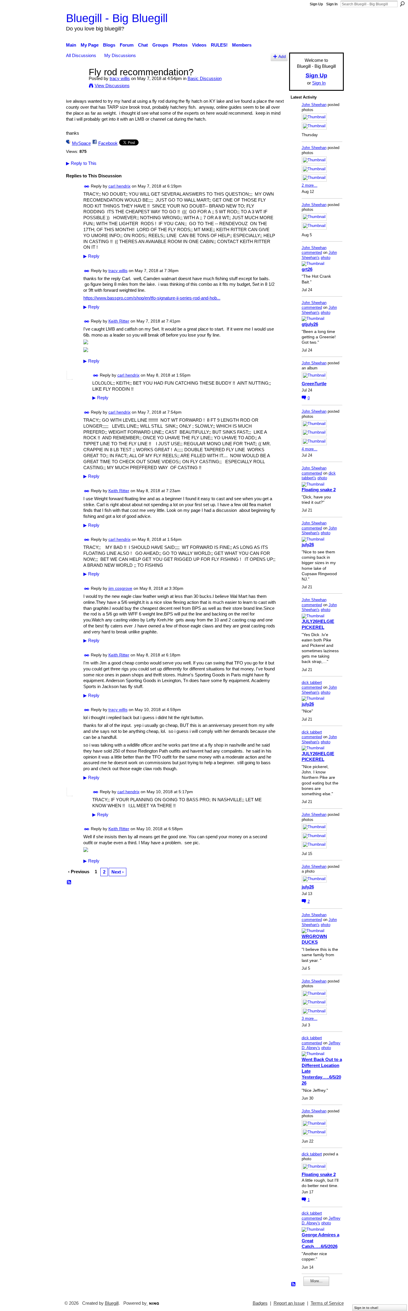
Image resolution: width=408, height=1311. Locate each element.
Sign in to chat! (366, 1308)
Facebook (108, 143)
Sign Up (316, 4)
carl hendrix (119, 186)
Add (282, 56)
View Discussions (112, 85)
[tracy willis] (75, 83)
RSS (69, 882)
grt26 (307, 269)
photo (325, 257)
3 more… (309, 1018)
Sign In (332, 4)
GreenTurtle (314, 383)
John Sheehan (314, 104)
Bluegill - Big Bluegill (117, 18)
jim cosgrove (120, 588)
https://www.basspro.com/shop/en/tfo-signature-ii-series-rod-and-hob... (151, 297)
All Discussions (81, 55)
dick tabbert (312, 682)
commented (312, 252)
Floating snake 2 (319, 489)
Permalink (87, 186)
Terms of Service (327, 1303)
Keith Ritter (118, 321)
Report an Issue (289, 1303)
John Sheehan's (319, 255)
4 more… (309, 449)
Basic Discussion (205, 78)
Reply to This (81, 163)
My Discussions (120, 55)
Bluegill (112, 1303)
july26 (308, 544)
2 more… (309, 185)
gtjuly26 (310, 324)
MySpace (81, 143)
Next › (117, 871)
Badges (260, 1303)
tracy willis (120, 78)
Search (402, 4)
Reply (91, 256)
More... (316, 1281)
